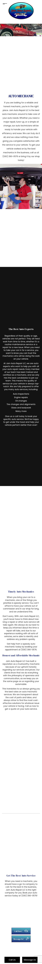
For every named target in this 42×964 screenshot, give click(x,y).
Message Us (30, 959)
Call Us (12, 959)
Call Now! (18, 931)
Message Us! (18, 939)
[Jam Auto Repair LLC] (21, 10)
